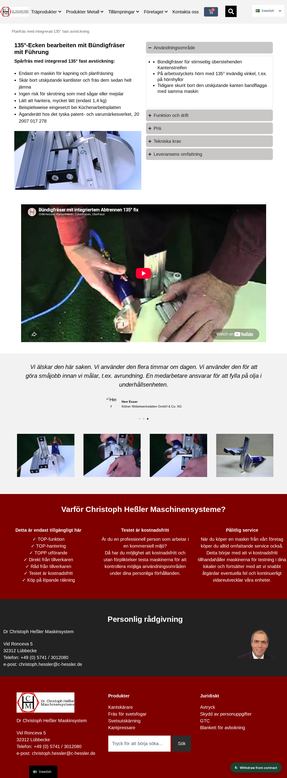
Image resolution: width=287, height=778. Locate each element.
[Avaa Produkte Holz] (59, 11)
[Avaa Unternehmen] (166, 11)
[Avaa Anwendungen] (137, 11)
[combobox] (139, 744)
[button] (21, 385)
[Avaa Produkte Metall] (102, 11)
